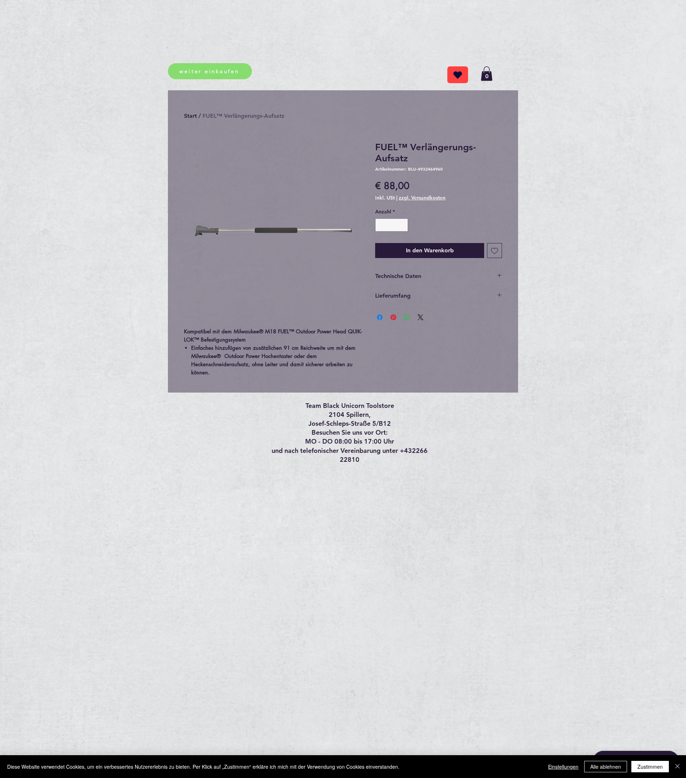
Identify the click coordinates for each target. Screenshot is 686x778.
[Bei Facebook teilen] (380, 317)
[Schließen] (677, 766)
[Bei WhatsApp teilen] (407, 317)
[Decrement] (380, 225)
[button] (487, 73)
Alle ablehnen (605, 766)
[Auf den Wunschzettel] (494, 250)
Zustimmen (650, 766)
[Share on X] (420, 317)
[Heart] (457, 74)
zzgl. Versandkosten (422, 197)
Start (190, 115)
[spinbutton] (391, 225)
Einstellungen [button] (563, 766)
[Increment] (402, 225)
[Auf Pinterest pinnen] (393, 317)
